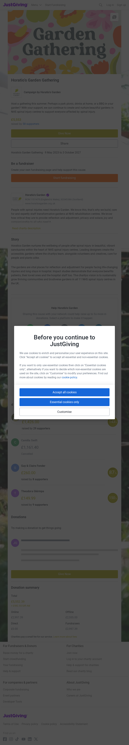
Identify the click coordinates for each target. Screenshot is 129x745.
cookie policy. (70, 377)
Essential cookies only (64, 402)
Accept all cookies (65, 392)
